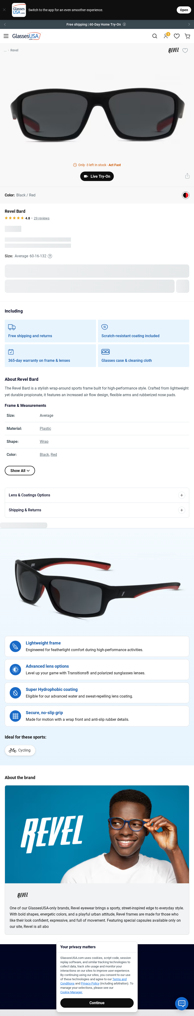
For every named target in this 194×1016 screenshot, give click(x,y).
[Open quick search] (154, 36)
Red (54, 454)
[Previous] (5, 24)
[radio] (6, 218)
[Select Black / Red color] (185, 195)
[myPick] (185, 50)
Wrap (44, 441)
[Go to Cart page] (188, 36)
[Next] (189, 24)
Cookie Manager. (71, 992)
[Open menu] (6, 36)
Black (44, 454)
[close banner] (4, 10)
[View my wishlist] (176, 36)
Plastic (45, 428)
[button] (97, 24)
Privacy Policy (90, 983)
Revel (14, 50)
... (5, 50)
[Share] (187, 176)
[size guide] (50, 256)
